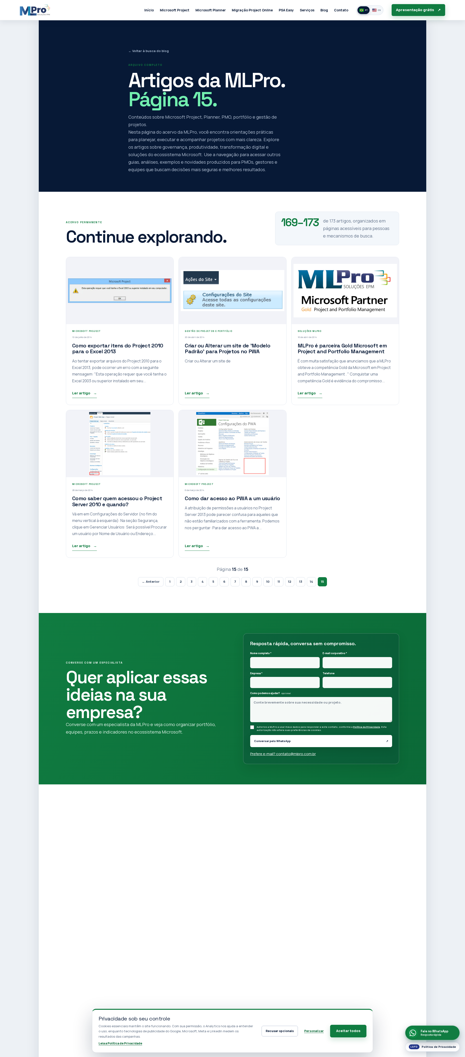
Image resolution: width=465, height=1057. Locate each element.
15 (322, 581)
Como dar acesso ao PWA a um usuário (232, 498)
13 (300, 581)
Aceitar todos (348, 1030)
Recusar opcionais (280, 1031)
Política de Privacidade (366, 726)
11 (279, 581)
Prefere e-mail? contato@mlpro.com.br (283, 753)
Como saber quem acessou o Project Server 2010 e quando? (117, 501)
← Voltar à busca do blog (148, 51)
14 (311, 581)
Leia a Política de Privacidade (120, 1043)
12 (289, 581)
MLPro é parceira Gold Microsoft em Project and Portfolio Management (342, 348)
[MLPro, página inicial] (35, 10)
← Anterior (151, 581)
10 (268, 581)
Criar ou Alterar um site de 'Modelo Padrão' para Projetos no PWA (227, 348)
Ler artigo (84, 393)
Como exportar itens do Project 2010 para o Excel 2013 (117, 348)
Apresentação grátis (418, 9)
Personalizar (314, 1031)
